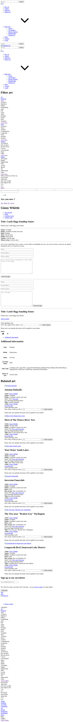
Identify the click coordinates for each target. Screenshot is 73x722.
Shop (6, 37)
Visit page (15, 399)
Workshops (4, 711)
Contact (7, 38)
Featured (3, 99)
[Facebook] (7, 333)
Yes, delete (4, 203)
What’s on (8, 12)
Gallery (7, 8)
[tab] (38, 212)
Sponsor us (11, 35)
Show (2, 188)
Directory (7, 10)
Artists (3, 701)
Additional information (11, 337)
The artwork (8, 212)
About (10, 28)
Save (5, 123)
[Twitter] (3, 333)
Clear (2, 123)
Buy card (15, 429)
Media (3, 157)
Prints (6, 214)
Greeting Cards (9, 216)
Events (3, 710)
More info (8, 27)
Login (6, 40)
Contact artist (8, 217)
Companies (4, 706)
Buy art (7, 7)
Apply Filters (5, 681)
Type (2, 100)
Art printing (11, 30)
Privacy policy (9, 604)
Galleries (3, 703)
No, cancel (11, 203)
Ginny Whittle (13, 394)
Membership (12, 33)
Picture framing (13, 32)
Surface (3, 141)
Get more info (9, 406)
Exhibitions (4, 713)
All (2, 97)
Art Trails (3, 704)
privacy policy (38, 587)
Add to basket (5, 319)
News (2, 715)
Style (2, 124)
